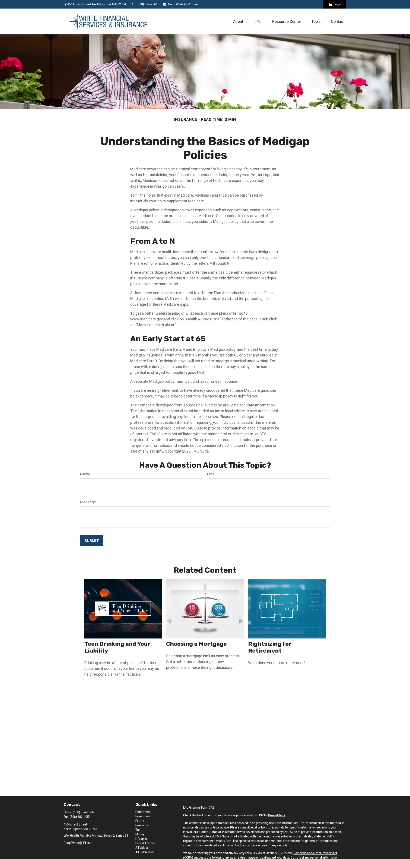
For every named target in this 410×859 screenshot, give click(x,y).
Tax (137, 829)
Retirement (143, 812)
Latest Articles (145, 843)
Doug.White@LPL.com (183, 4)
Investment (143, 816)
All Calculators (145, 852)
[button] (238, 21)
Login (337, 4)
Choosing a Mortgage (196, 643)
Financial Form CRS (202, 807)
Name (85, 474)
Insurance (142, 825)
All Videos (142, 847)
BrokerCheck (277, 815)
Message (88, 502)
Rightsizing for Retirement (269, 647)
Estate (139, 820)
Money (140, 834)
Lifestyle (141, 838)
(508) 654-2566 (147, 4)
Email (211, 474)
